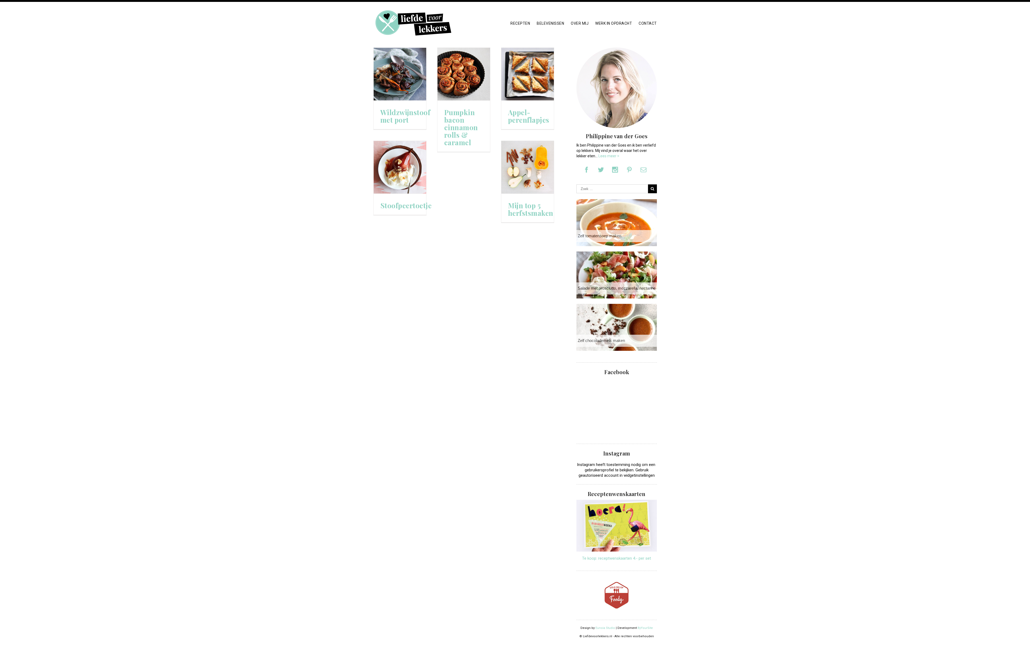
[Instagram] (615, 170)
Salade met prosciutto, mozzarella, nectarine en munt (619, 291)
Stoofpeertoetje (406, 205)
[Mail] (643, 170)
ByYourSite (645, 628)
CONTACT (648, 23)
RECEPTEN (520, 23)
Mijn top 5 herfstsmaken (530, 209)
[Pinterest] (629, 170)
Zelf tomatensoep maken (599, 236)
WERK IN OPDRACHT (613, 23)
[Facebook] (587, 170)
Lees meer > (608, 156)
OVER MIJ (579, 23)
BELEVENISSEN (550, 23)
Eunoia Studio (605, 628)
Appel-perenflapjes (528, 116)
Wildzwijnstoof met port (405, 116)
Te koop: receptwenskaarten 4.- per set (616, 558)
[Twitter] (601, 170)
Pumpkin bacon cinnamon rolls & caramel (461, 127)
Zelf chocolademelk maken (601, 340)
